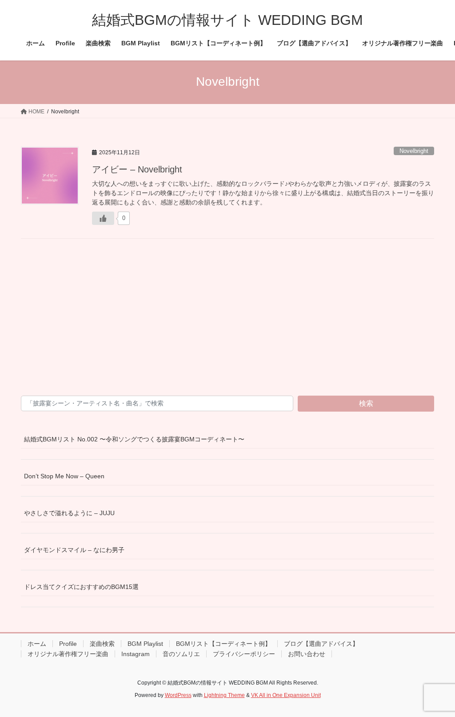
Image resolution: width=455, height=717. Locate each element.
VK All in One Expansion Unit (286, 695)
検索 (366, 403)
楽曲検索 (102, 643)
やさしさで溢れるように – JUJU (69, 513)
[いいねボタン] (103, 218)
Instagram (135, 653)
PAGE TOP (435, 688)
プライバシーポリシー (244, 653)
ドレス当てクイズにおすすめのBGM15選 (81, 586)
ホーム (37, 643)
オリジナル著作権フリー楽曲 (68, 653)
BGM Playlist (145, 643)
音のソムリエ (181, 653)
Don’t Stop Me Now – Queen (64, 476)
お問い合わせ (306, 653)
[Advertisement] (227, 322)
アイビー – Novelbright (137, 169)
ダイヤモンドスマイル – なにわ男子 (74, 549)
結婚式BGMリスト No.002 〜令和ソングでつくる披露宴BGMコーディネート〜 (134, 439)
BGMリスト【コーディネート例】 (223, 643)
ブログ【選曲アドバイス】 (321, 643)
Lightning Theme (224, 695)
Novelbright (413, 151)
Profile (68, 643)
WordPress (178, 695)
